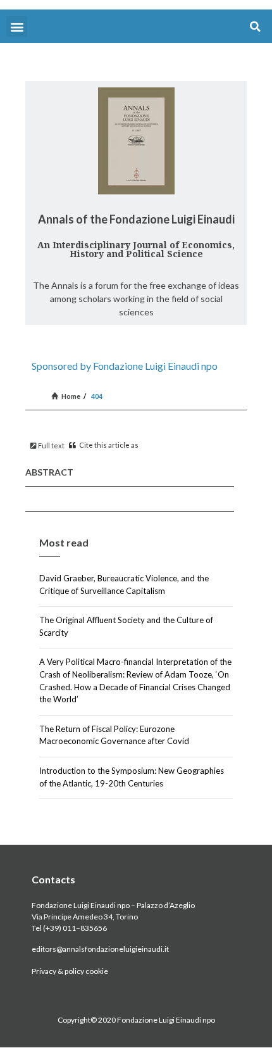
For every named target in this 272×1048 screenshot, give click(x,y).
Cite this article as (108, 445)
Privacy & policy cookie (70, 971)
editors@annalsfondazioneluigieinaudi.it (100, 949)
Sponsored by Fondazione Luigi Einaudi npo (125, 366)
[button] (16, 26)
